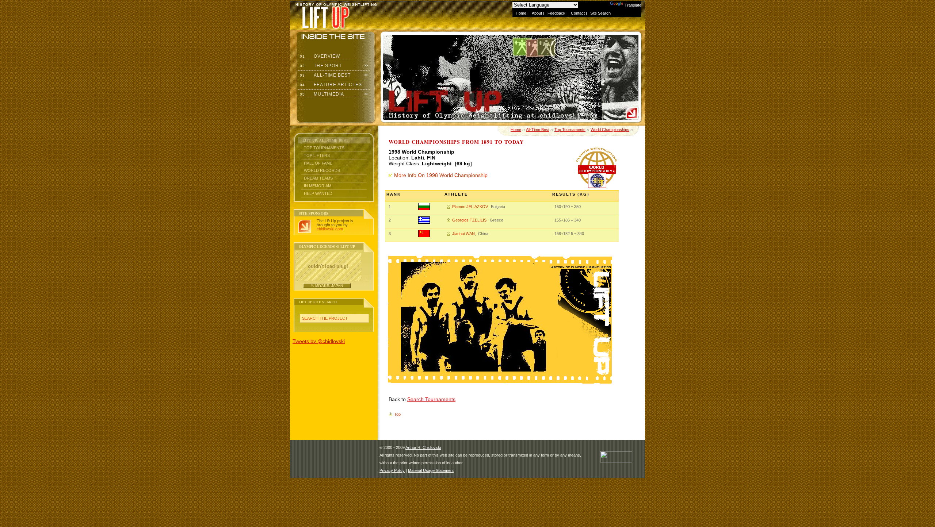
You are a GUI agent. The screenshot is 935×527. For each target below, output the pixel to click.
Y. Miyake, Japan (327, 286)
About (537, 13)
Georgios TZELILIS (469, 220)
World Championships (610, 129)
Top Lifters (317, 155)
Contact (578, 13)
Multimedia (321, 94)
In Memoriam (317, 186)
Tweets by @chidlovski (319, 341)
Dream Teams (318, 178)
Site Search (600, 13)
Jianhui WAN (463, 233)
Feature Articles (330, 84)
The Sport (320, 65)
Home (521, 13)
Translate (633, 5)
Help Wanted (318, 193)
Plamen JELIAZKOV (470, 206)
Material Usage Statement (431, 470)
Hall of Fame (318, 163)
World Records (322, 170)
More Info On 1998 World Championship (441, 175)
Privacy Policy (392, 470)
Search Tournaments (431, 399)
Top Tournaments (324, 148)
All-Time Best (324, 75)
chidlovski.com (330, 229)
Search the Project (325, 318)
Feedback (556, 13)
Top (397, 414)
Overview (319, 56)
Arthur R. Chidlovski (423, 447)
